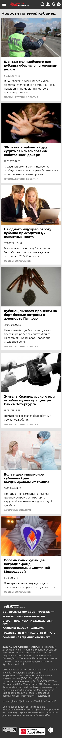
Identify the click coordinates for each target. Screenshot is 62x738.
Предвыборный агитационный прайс (29, 632)
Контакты (37, 628)
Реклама (8, 616)
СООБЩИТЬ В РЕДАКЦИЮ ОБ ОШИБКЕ (26, 637)
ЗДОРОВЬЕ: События (17, 510)
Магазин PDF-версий (31, 616)
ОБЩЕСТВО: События (17, 261)
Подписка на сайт (15, 628)
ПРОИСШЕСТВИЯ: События (21, 97)
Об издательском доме (19, 612)
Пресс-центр (46, 612)
